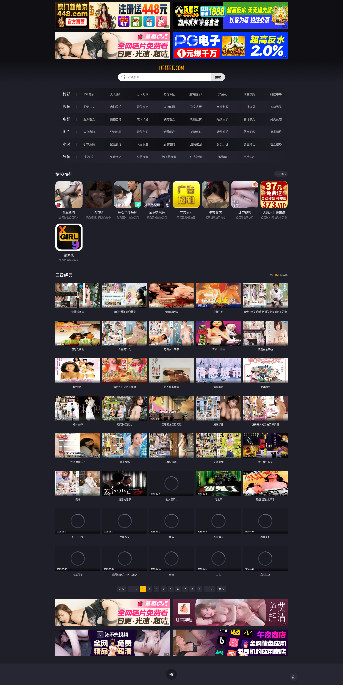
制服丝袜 (196, 119)
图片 (66, 131)
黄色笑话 (249, 144)
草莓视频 (142, 157)
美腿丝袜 (196, 132)
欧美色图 (142, 132)
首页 (121, 589)
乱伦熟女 (249, 119)
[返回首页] (293, 677)
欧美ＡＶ (142, 107)
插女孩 (89, 157)
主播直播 (249, 107)
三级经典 (64, 275)
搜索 (218, 77)
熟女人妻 (196, 107)
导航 (66, 156)
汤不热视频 (169, 157)
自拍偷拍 (115, 107)
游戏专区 (169, 94)
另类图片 (276, 132)
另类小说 (222, 144)
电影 (66, 119)
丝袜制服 (222, 107)
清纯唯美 (222, 132)
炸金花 (222, 94)
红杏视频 (196, 157)
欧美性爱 (169, 119)
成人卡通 (142, 119)
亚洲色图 (115, 132)
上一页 (133, 589)
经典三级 (222, 119)
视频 (66, 106)
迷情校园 (196, 144)
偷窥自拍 (89, 132)
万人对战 (142, 94)
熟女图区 (249, 132)
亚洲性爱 (89, 119)
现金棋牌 (249, 94)
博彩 (66, 94)
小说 (66, 144)
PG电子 (89, 94)
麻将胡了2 (195, 94)
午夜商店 (115, 157)
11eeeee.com (171, 68)
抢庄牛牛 (276, 94)
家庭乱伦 (115, 144)
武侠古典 (169, 144)
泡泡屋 (222, 157)
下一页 (209, 589)
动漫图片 (169, 132)
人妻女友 (142, 144)
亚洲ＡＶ (89, 107)
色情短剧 (249, 157)
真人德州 (115, 94)
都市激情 (89, 144)
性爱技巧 (276, 144)
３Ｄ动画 (169, 107)
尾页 (221, 589)
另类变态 (276, 119)
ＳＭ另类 (276, 107)
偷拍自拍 (115, 119)
